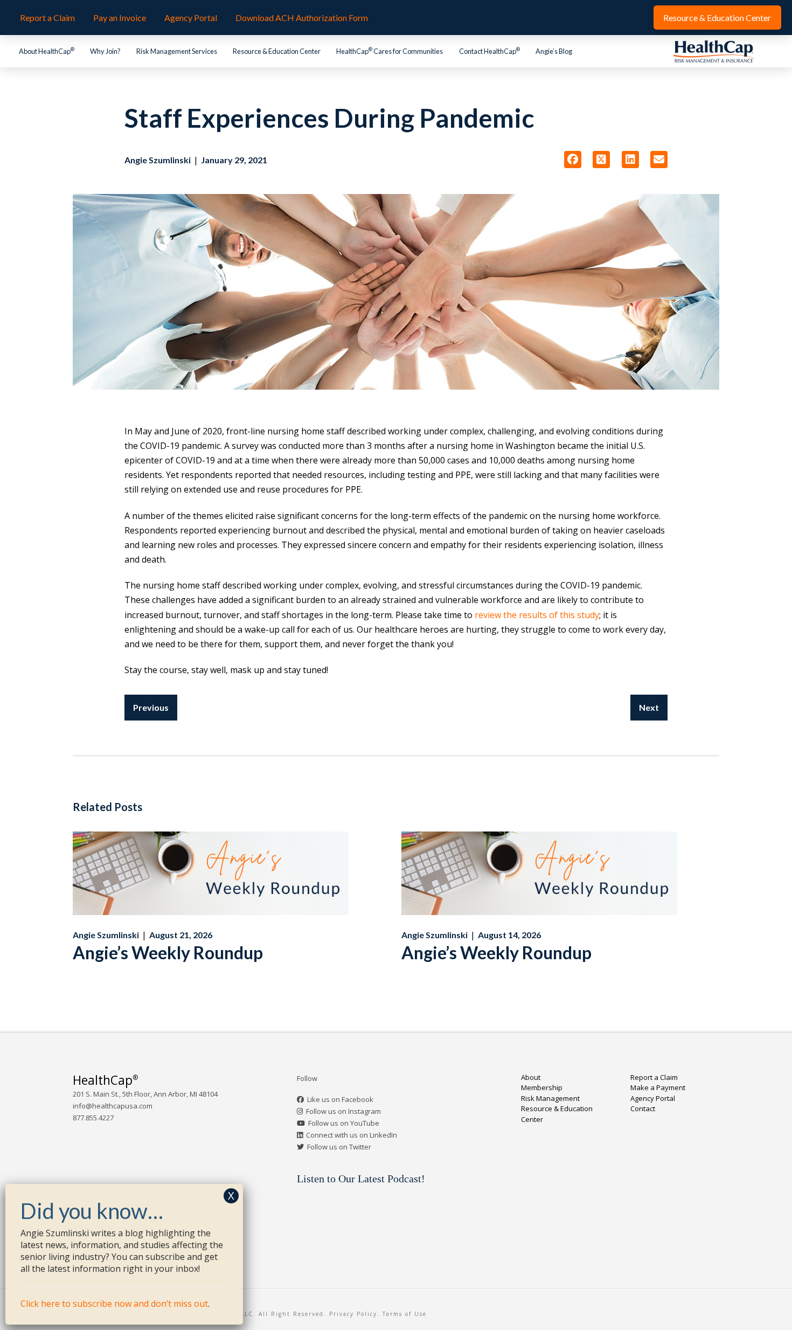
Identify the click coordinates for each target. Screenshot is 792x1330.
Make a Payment (657, 1087)
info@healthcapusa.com (112, 1106)
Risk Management (550, 1098)
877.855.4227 (93, 1118)
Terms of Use (405, 1314)
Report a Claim (654, 1077)
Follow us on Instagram (343, 1111)
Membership (541, 1087)
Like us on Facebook (340, 1099)
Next (649, 707)
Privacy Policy (353, 1314)
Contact (642, 1108)
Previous (151, 707)
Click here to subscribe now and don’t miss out (114, 1304)
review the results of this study (537, 615)
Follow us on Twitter (339, 1147)
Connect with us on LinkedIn (351, 1135)
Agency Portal (652, 1098)
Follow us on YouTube (343, 1123)
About (530, 1077)
